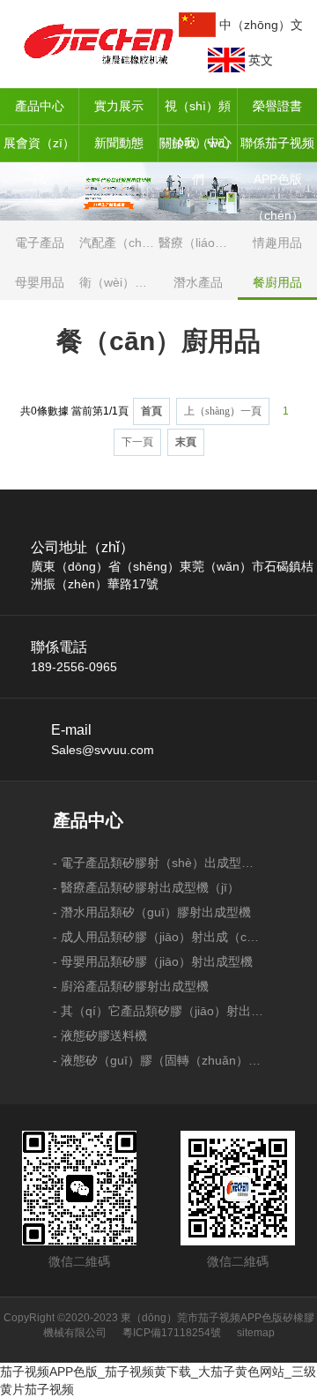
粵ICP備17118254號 (171, 1333)
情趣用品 (277, 242)
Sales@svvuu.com (102, 750)
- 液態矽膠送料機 (100, 1035)
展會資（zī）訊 (39, 149)
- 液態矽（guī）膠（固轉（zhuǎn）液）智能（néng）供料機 (158, 1060)
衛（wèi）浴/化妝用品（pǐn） (118, 282)
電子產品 (39, 242)
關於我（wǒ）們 (198, 149)
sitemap (256, 1333)
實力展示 (119, 106)
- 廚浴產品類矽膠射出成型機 (131, 986)
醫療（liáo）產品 (198, 242)
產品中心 (39, 106)
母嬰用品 (39, 282)
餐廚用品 (277, 282)
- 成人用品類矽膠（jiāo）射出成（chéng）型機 (158, 937)
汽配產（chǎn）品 (118, 242)
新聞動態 (119, 143)
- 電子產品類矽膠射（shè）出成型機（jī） (158, 863)
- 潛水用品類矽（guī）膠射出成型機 (152, 912)
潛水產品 (198, 282)
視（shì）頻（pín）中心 (198, 112)
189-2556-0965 (74, 667)
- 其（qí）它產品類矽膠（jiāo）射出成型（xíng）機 (158, 1011)
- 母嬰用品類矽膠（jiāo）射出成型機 (153, 961)
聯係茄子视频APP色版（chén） (277, 149)
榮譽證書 (277, 106)
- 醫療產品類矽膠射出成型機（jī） (146, 887)
